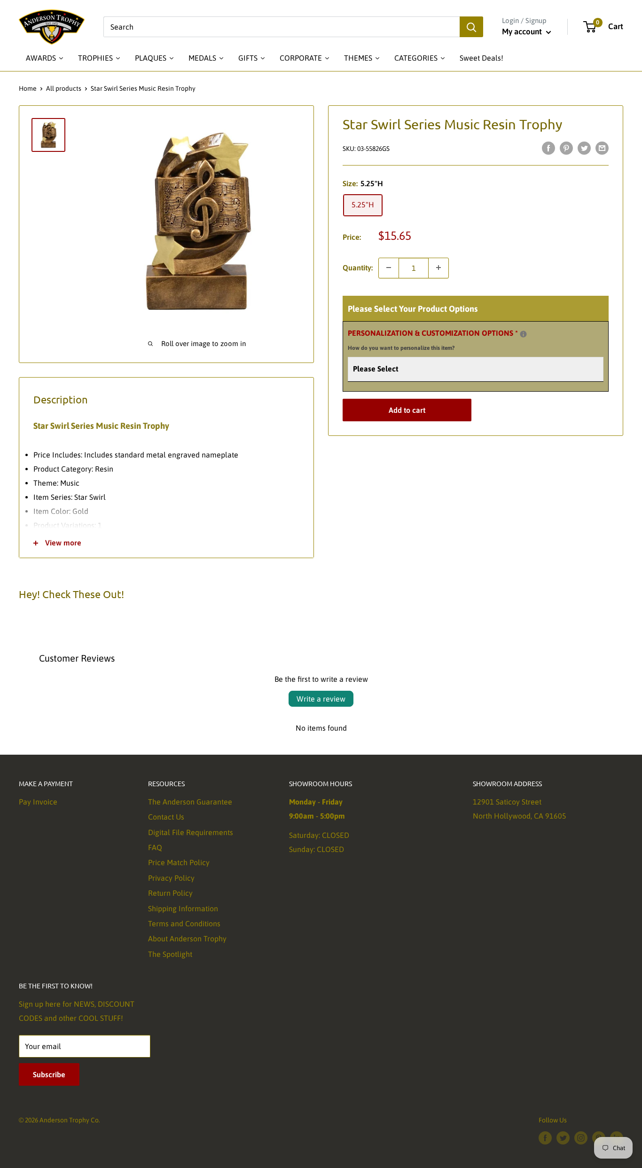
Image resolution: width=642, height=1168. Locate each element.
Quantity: (358, 267)
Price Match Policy (179, 862)
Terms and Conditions (184, 923)
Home (28, 88)
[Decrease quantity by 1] (389, 267)
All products (63, 88)
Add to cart (407, 410)
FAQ (155, 847)
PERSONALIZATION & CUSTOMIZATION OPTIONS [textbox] (444, 338)
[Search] (471, 26)
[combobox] (281, 26)
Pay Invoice (38, 801)
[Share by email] (602, 148)
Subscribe (49, 1074)
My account (523, 31)
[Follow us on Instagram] (580, 1137)
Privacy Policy (171, 878)
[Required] (523, 333)
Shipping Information (183, 908)
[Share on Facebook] (548, 148)
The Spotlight (170, 954)
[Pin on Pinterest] (566, 148)
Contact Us (166, 817)
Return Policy (170, 893)
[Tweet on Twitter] (584, 148)
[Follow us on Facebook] (545, 1137)
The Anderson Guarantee (190, 801)
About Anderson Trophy (187, 938)
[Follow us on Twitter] (563, 1137)
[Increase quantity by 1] (438, 267)
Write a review (321, 698)
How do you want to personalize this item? (401, 348)
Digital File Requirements (190, 832)
